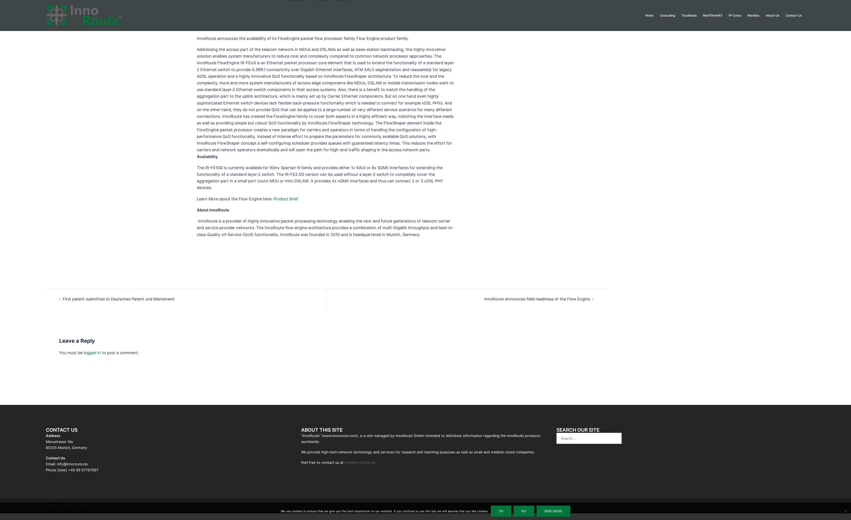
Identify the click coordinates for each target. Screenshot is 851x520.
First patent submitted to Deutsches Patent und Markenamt (119, 299)
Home (649, 15)
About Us (772, 15)
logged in (92, 352)
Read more (553, 511)
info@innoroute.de (360, 462)
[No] (845, 511)
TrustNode (689, 15)
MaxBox (753, 15)
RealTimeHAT (712, 15)
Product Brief (285, 199)
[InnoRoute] (84, 15)
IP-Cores (735, 15)
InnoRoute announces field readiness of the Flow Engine (537, 299)
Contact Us (794, 15)
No (523, 511)
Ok (501, 511)
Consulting (667, 15)
